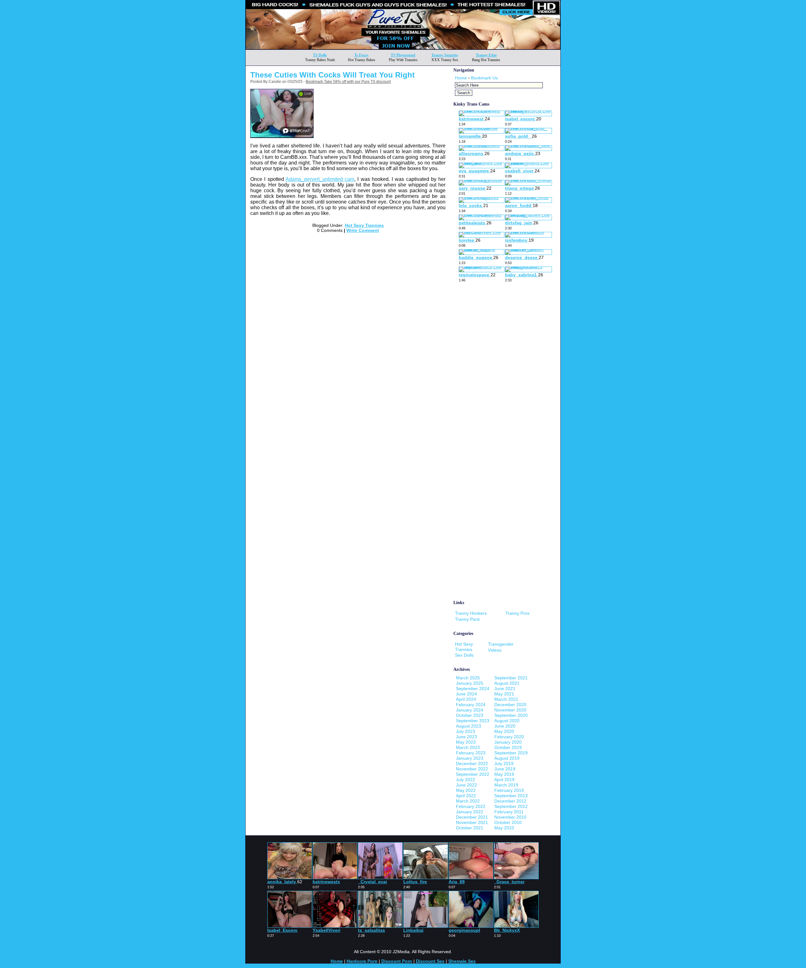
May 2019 (504, 774)
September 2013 (511, 795)
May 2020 (504, 731)
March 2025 (468, 677)
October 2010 (508, 822)
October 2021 (469, 827)
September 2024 (472, 688)
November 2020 (510, 709)
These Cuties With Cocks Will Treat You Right (332, 75)
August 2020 (506, 720)
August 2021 (506, 683)
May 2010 (504, 827)
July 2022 (465, 779)
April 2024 (466, 699)
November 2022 (472, 768)
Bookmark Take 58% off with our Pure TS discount (348, 81)
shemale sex (462, 961)
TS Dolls (320, 55)
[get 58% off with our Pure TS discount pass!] (403, 47)
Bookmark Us (484, 77)
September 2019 (511, 752)
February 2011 (509, 811)
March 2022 (468, 801)
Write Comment (362, 230)
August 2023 (468, 726)
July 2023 (465, 731)
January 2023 (469, 758)
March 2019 (506, 784)
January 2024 (469, 709)
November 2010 (510, 817)
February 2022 (470, 806)
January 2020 (508, 742)
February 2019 (509, 790)
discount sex (430, 961)
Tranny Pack (467, 619)
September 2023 (472, 720)
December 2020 (510, 704)
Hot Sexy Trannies (364, 225)
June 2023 (466, 736)
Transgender (501, 644)
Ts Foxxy (361, 55)
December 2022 (472, 763)
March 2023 (468, 747)
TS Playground (403, 55)
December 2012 (510, 801)
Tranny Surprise (444, 55)
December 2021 (472, 817)
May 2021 (504, 693)
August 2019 (506, 758)
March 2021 (506, 699)
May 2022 (466, 790)
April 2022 (466, 795)
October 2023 (469, 715)
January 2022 (469, 811)
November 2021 (472, 822)
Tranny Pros (517, 613)
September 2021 (511, 677)
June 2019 (504, 768)
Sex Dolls (464, 655)
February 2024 (470, 704)
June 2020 (504, 726)
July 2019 (504, 763)
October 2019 (508, 747)
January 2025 (469, 683)
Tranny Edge (486, 55)
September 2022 (472, 774)
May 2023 (466, 742)
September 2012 (511, 806)
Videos (495, 650)
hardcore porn (362, 961)
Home (461, 77)
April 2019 (504, 779)
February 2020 (509, 736)
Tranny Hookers (471, 613)
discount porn (396, 961)
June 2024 (466, 693)
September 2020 (511, 715)
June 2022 (466, 784)
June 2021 (504, 688)
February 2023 (470, 752)
